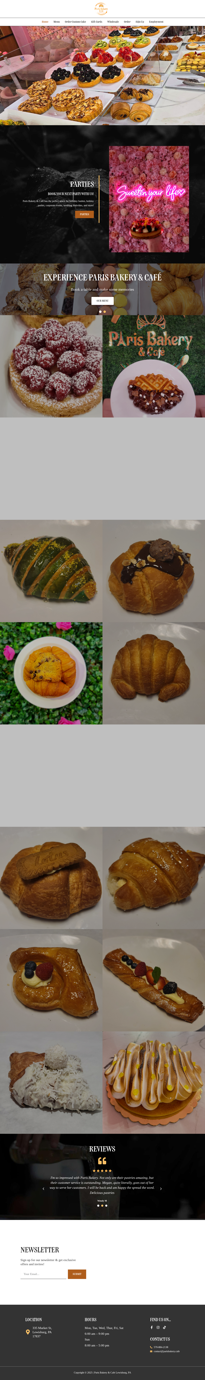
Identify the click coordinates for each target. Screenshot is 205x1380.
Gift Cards (96, 22)
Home (45, 22)
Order (127, 22)
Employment (156, 22)
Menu (56, 22)
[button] (100, 312)
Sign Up (140, 22)
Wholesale (113, 22)
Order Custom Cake (75, 22)
